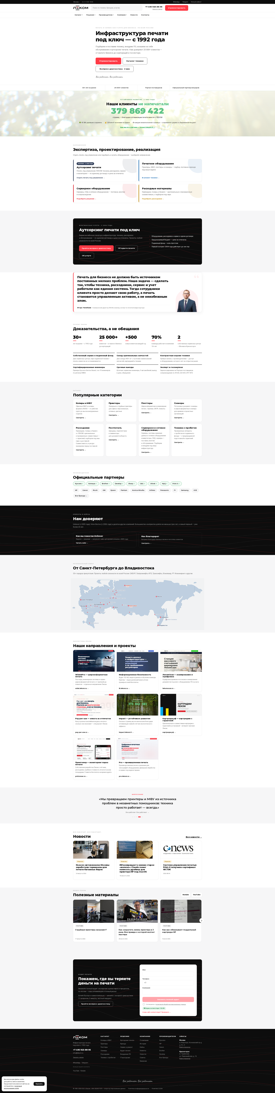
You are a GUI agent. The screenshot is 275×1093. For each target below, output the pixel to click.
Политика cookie (157, 1088)
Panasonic (164, 490)
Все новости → (194, 837)
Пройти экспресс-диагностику (96, 248)
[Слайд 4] (140, 816)
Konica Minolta (138, 490)
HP (76, 490)
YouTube (196, 895)
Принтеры (104, 1044)
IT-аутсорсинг (125, 1058)
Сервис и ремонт (126, 1047)
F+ (175, 490)
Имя (144, 970)
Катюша (91, 484)
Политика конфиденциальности (138, 1088)
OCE (195, 490)
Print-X (175, 484)
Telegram (185, 2)
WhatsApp (176, 2)
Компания (122, 15)
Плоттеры (104, 1047)
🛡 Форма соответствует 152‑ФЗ (154, 1008)
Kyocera (78, 484)
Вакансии (143, 1061)
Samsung (184, 490)
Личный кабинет (196, 2)
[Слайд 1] (133, 816)
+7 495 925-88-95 (153, 7)
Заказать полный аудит (168, 999)
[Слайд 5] (142, 816)
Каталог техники (135, 61)
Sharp (130, 484)
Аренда (123, 1044)
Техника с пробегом (108, 1058)
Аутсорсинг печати (127, 1040)
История (143, 1044)
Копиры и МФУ (106, 1040)
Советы (142, 1058)
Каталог (79, 15)
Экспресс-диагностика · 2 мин (114, 69)
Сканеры (104, 1051)
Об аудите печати (126, 248)
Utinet (152, 484)
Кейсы (142, 1047)
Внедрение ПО (125, 1054)
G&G (141, 484)
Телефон (145, 979)
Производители (106, 15)
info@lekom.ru (78, 1053)
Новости (134, 15)
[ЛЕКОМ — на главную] (80, 8)
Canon (85, 490)
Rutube (186, 895)
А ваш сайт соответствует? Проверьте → (156, 1012)
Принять (39, 1084)
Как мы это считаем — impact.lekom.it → (137, 127)
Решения (90, 15)
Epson (113, 490)
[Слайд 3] (138, 816)
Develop (118, 484)
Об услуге (86, 256)
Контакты (145, 15)
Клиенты (143, 1051)
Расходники (105, 1054)
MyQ (164, 484)
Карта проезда (184, 1047)
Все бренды (163, 1058)
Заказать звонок (157, 9)
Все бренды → (81, 496)
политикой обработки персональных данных (171, 1004)
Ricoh (95, 490)
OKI (104, 490)
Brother (105, 484)
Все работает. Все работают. (109, 76)
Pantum (124, 490)
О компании (144, 1040)
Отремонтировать (176, 8)
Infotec (152, 490)
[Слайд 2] (136, 816)
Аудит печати (125, 1051)
